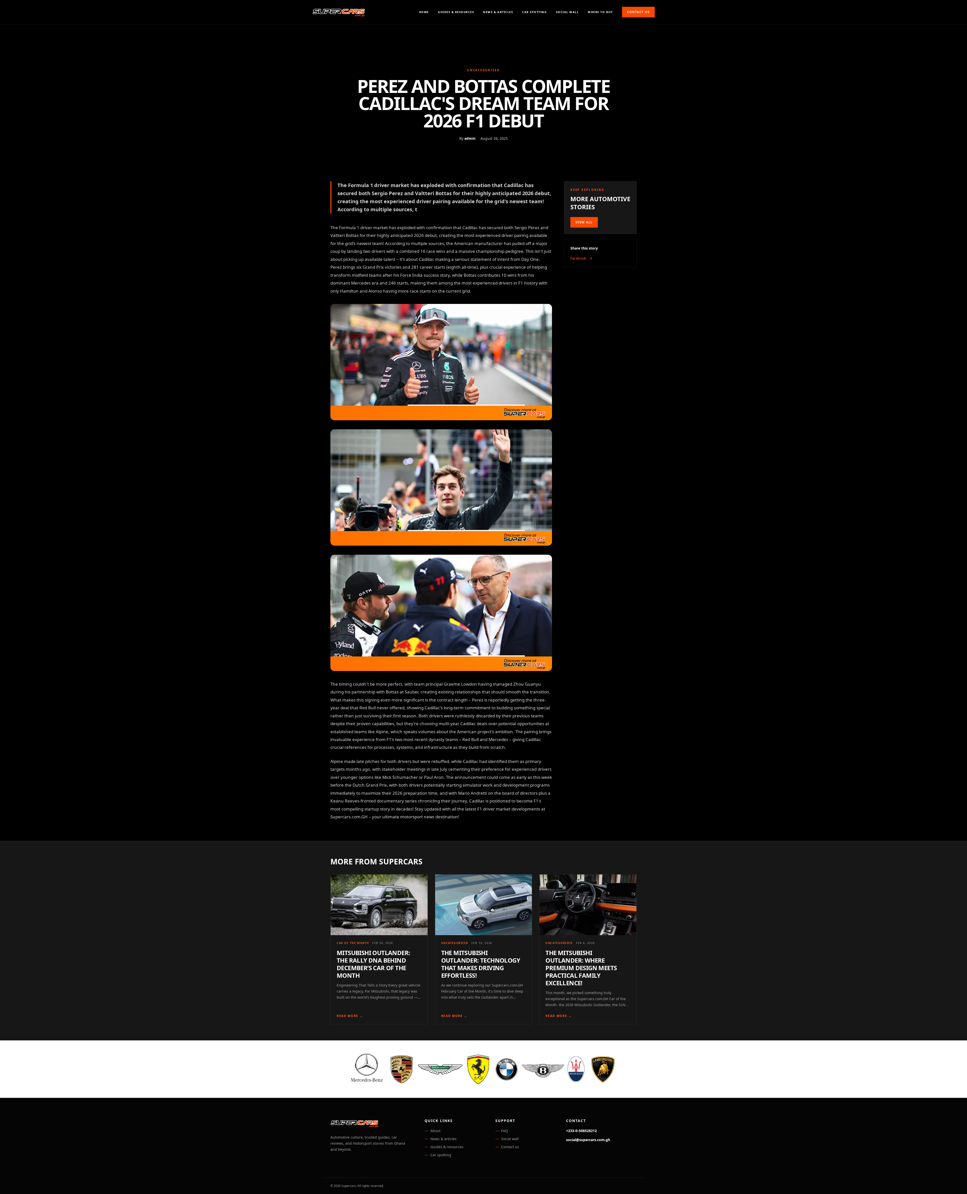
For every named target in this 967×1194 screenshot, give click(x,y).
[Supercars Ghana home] (338, 12)
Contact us (638, 12)
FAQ (504, 1130)
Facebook (578, 258)
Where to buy (600, 12)
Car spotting (534, 12)
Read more (350, 1016)
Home (424, 12)
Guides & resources (456, 12)
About (435, 1130)
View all (584, 222)
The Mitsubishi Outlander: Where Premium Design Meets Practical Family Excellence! (581, 968)
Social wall (567, 12)
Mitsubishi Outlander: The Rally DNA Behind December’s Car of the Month (373, 964)
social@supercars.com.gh (588, 1139)
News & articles (498, 12)
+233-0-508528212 (581, 1130)
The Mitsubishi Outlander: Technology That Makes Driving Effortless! (480, 964)
